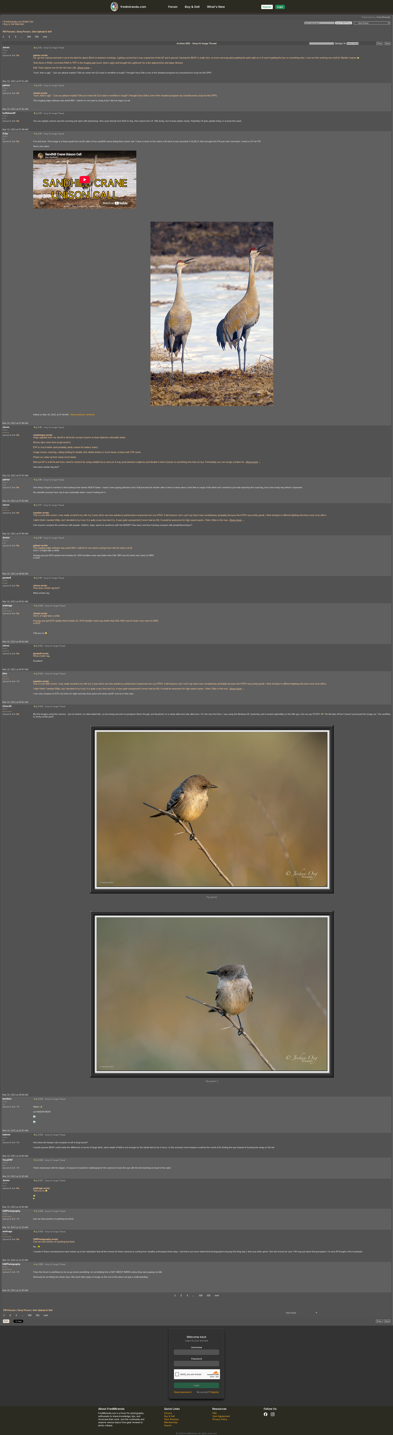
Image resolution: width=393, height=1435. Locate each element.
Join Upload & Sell (42, 31)
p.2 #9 (39, 578)
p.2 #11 (39, 645)
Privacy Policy (219, 1419)
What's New (216, 7)
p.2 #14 (39, 1099)
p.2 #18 (39, 1211)
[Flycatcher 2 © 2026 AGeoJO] (212, 993)
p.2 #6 (39, 479)
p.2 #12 (39, 673)
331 (37, 36)
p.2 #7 (39, 505)
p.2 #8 (39, 537)
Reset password (182, 1392)
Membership (170, 1422)
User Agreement (221, 1416)
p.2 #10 (39, 605)
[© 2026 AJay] (211, 313)
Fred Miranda (383, 17)
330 (29, 36)
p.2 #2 (39, 85)
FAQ (214, 1413)
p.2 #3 (39, 113)
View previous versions (82, 414)
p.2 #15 (39, 1134)
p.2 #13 (39, 706)
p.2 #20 (39, 1264)
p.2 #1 (39, 47)
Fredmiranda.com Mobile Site (18, 21)
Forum (172, 7)
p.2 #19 (39, 1231)
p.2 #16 (39, 1160)
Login (280, 7)
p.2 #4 (39, 133)
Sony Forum (23, 31)
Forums (168, 1413)
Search (167, 1425)
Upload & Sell (8, 55)
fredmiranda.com (133, 7)
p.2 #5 (39, 427)
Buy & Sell (192, 7)
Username (196, 1347)
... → (84, 67)
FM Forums (9, 31)
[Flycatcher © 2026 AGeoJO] (212, 809)
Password (196, 1358)
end (45, 36)
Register (267, 7)
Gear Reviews (171, 1419)
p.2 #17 (39, 1180)
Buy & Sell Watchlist (14, 24)
